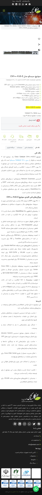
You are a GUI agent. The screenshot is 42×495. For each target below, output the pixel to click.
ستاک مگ (33, 463)
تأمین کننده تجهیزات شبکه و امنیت (25, 452)
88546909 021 (35, 440)
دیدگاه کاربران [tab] (11, 148)
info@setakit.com (33, 445)
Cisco (28, 26)
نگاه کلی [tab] (37, 148)
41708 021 (25, 1)
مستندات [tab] (19, 148)
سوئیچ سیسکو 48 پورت (29, 116)
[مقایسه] (39, 50)
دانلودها (33, 460)
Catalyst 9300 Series (10, 26)
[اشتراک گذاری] (39, 44)
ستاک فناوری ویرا (14, 492)
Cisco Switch (22, 26)
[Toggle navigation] (4, 11)
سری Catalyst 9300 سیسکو (19, 160)
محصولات (34, 26)
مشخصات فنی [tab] (29, 148)
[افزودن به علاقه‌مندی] (39, 39)
